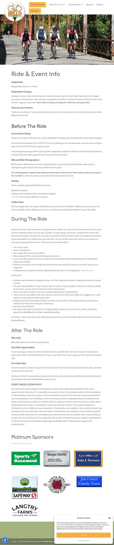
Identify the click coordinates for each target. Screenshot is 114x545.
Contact (99, 5)
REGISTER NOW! (37, 5)
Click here (15, 197)
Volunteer (35, 11)
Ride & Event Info (56, 5)
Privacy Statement (83, 540)
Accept (83, 535)
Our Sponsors (74, 5)
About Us (89, 5)
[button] (109, 518)
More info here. (87, 270)
